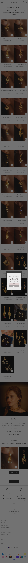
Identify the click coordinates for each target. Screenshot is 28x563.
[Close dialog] (19, 274)
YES (14, 283)
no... (14, 286)
